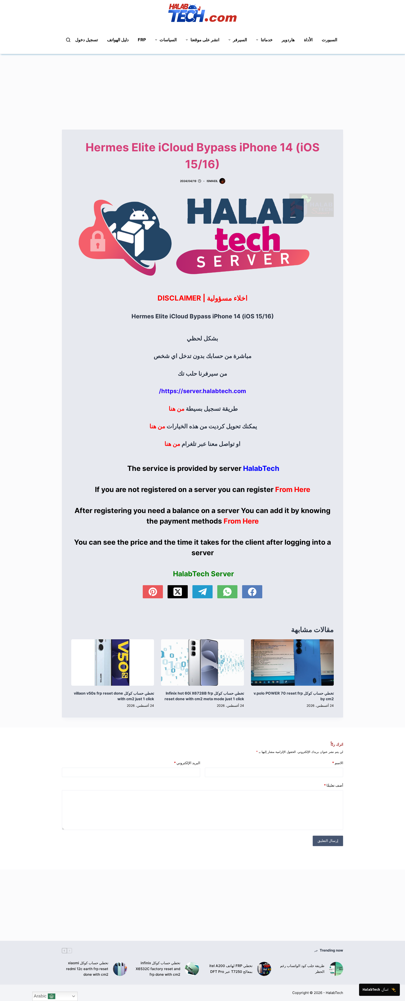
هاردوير (288, 39)
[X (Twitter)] (178, 591)
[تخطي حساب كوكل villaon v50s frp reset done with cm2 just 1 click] (112, 662)
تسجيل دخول (86, 39)
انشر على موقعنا (205, 39)
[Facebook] (252, 591)
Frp (142, 39)
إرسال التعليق (328, 840)
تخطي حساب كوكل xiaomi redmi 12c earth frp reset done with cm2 (87, 969)
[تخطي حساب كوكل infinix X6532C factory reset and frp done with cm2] (192, 969)
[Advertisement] (202, 87)
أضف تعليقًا (333, 785)
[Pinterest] (153, 591)
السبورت (329, 39)
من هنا (176, 408)
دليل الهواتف (118, 39)
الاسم (337, 763)
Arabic (41, 996)
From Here (292, 489)
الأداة (308, 39)
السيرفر (240, 39)
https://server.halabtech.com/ (202, 390)
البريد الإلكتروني (187, 763)
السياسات (168, 39)
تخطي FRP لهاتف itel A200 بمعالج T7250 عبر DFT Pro (230, 969)
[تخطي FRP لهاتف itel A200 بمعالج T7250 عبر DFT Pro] (264, 969)
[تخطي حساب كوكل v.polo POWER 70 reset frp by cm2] (292, 662)
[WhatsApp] (227, 591)
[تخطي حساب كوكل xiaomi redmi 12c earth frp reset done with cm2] (120, 969)
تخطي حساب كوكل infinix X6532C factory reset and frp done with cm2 (158, 969)
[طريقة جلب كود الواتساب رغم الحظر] (336, 969)
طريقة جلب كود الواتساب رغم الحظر (302, 969)
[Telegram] (202, 591)
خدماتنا (267, 39)
